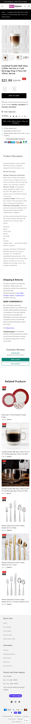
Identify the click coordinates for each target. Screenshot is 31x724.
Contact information (16, 721)
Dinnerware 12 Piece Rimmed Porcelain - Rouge (14, 416)
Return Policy (10, 328)
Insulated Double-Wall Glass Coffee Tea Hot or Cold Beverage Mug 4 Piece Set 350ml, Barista (15, 490)
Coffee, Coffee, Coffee (9, 639)
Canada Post (19, 295)
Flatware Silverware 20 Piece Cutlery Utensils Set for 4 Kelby (13, 527)
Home (3, 12)
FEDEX (21, 293)
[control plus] (14, 89)
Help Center (6, 662)
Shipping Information (9, 654)
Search (5, 623)
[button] (2, 6)
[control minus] (5, 89)
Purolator (6, 295)
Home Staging (7, 631)
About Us (5, 650)
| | (12, 716)
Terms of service (12, 719)
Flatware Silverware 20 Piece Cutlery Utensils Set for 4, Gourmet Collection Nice (15, 601)
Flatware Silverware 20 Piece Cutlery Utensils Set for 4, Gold (13, 564)
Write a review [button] (15, 359)
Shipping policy (20, 719)
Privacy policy (26, 716)
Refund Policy (7, 658)
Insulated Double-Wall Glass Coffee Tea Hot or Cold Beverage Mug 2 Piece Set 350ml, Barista (15, 453)
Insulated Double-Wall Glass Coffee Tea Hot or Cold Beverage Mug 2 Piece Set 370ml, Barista (15, 14)
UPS (18, 293)
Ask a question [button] (15, 364)
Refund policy (18, 716)
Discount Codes (7, 635)
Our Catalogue (7, 627)
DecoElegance (9, 716)
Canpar (12, 295)
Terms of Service (7, 666)
